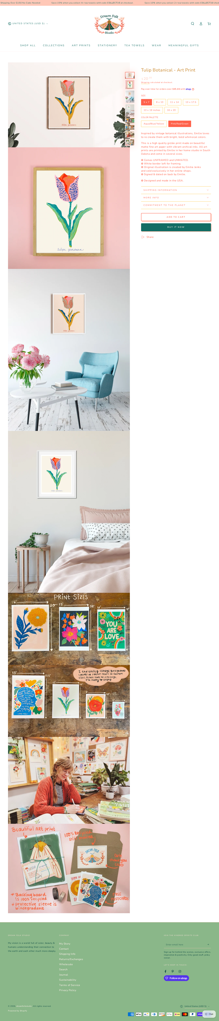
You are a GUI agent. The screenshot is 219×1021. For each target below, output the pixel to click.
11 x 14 (175, 102)
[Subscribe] (209, 944)
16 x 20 (172, 110)
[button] (192, 23)
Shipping (145, 82)
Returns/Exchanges (71, 959)
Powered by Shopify (17, 1010)
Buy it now (176, 227)
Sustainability (67, 980)
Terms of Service (69, 985)
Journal (63, 975)
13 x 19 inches (151, 110)
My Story (64, 944)
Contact (64, 949)
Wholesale (66, 964)
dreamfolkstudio (24, 1006)
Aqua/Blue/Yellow (153, 124)
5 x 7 (147, 102)
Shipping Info (67, 954)
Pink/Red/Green (180, 124)
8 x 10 (161, 102)
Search (63, 969)
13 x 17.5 (191, 102)
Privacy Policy (67, 990)
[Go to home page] (109, 24)
